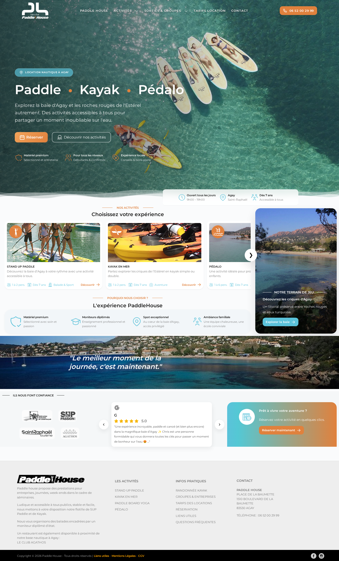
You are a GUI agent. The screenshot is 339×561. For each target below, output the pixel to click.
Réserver (34, 137)
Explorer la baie (278, 322)
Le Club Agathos (31, 542)
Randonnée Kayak (191, 490)
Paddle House (94, 10)
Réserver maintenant (278, 430)
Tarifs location (210, 10)
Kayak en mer (126, 496)
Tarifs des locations (194, 503)
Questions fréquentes (196, 522)
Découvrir (88, 285)
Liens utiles (186, 516)
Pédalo (121, 509)
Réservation (187, 509)
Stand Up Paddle (129, 490)
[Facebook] (312, 556)
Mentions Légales (124, 556)
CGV (141, 556)
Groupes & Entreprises (196, 496)
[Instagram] (320, 556)
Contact (239, 10)
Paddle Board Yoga (132, 503)
